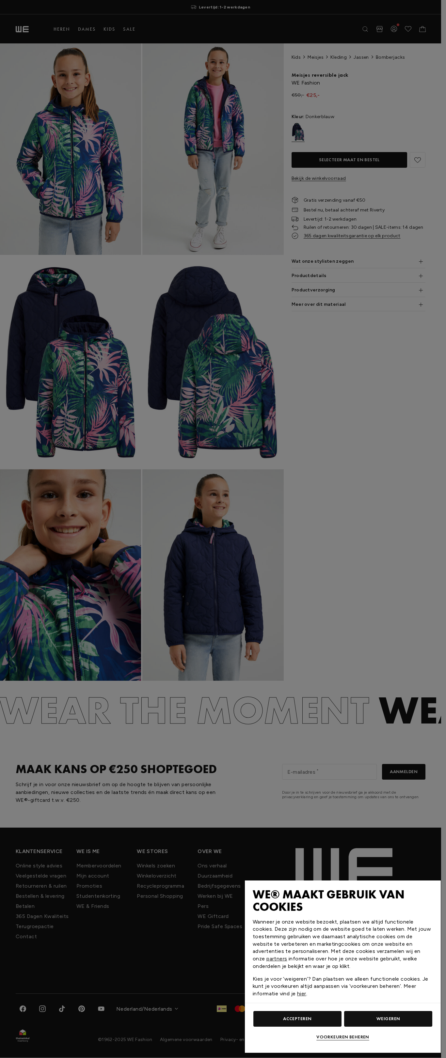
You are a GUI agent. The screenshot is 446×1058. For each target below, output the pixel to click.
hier (301, 993)
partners (276, 959)
